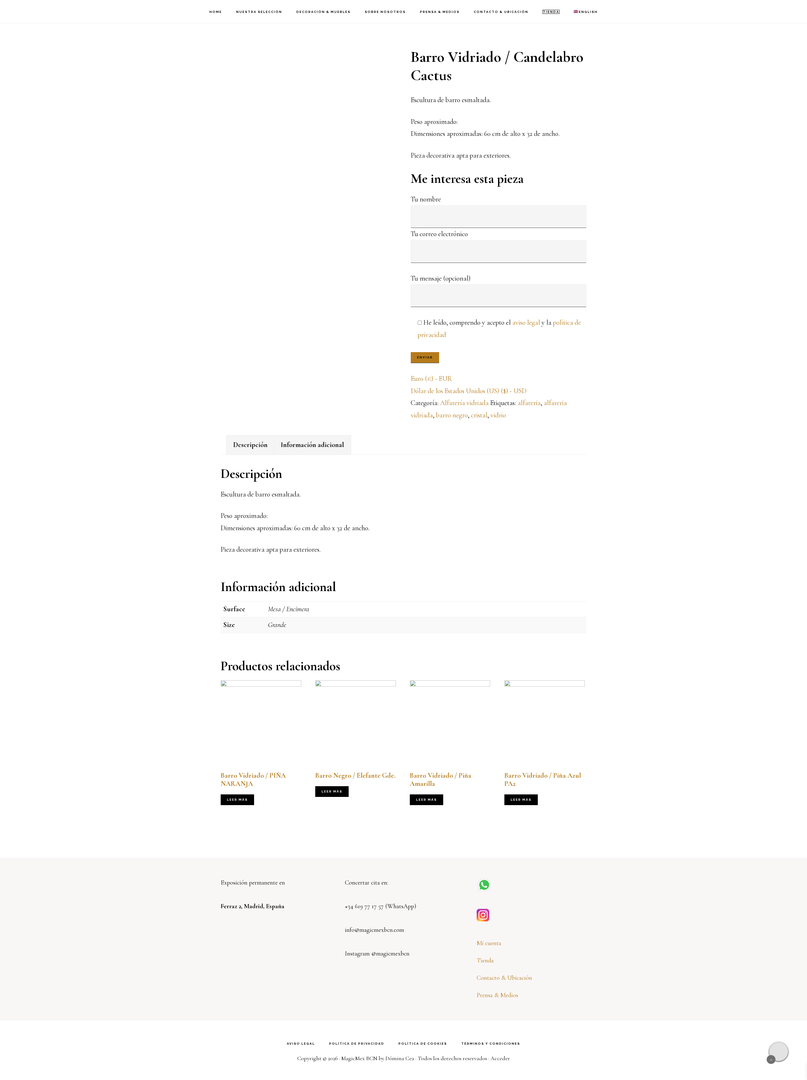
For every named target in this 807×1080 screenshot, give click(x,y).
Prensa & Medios (497, 995)
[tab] (250, 445)
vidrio (498, 415)
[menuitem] (585, 12)
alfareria (529, 403)
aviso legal (526, 322)
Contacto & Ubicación (504, 978)
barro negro (452, 415)
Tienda (485, 960)
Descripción (250, 445)
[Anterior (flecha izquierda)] (11, 540)
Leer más (237, 799)
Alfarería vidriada (464, 403)
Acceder (500, 1058)
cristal (479, 415)
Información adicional (312, 445)
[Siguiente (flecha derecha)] (796, 540)
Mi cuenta (489, 943)
